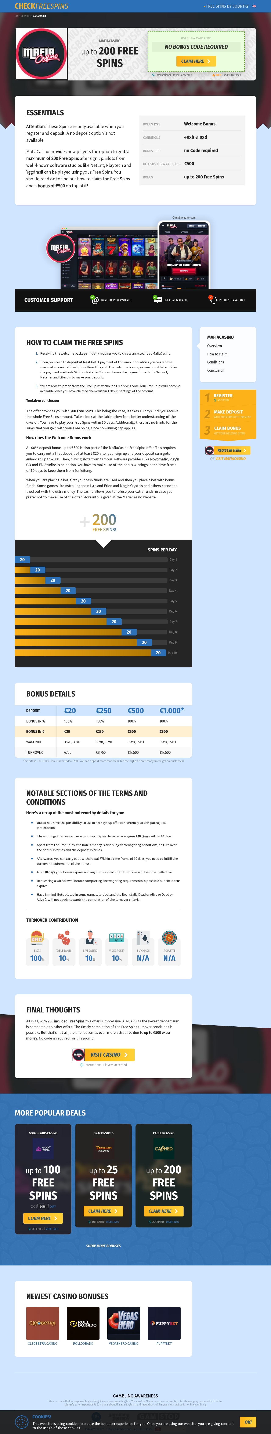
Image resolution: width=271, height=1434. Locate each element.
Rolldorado (83, 1344)
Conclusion (215, 370)
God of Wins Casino (43, 1133)
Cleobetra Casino (42, 1344)
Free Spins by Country (227, 6)
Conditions (215, 362)
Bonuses (26, 16)
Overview (214, 346)
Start (17, 16)
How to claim (217, 354)
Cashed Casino (163, 1133)
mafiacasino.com (185, 217)
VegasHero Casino (123, 1344)
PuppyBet (164, 1344)
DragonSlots (103, 1133)
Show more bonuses (103, 1246)
